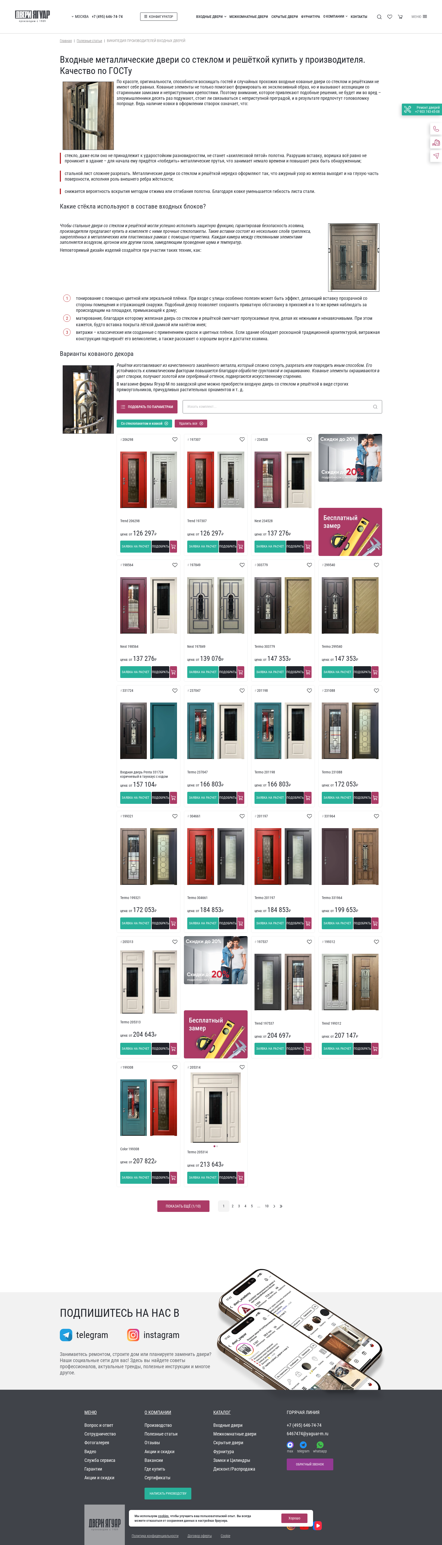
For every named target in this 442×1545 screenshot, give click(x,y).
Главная (66, 41)
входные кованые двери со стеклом (313, 81)
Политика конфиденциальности (155, 1536)
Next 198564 (129, 646)
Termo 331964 (332, 898)
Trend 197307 (197, 521)
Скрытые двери (284, 17)
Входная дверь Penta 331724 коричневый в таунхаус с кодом (144, 774)
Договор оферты (199, 1536)
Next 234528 (264, 521)
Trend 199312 (331, 1023)
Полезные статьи (89, 41)
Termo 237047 (197, 772)
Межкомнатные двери (248, 17)
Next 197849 (196, 646)
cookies (163, 1516)
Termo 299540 (332, 646)
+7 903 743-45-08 (427, 111)
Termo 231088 (332, 772)
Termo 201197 (265, 898)
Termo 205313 (130, 1022)
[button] (214, 1146)
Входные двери (209, 17)
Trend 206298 (130, 521)
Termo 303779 (265, 646)
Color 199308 (129, 1149)
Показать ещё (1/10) (183, 1206)
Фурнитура (310, 17)
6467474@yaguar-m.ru (307, 1433)
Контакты (359, 17)
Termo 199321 (130, 898)
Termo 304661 (197, 898)
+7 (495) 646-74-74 (107, 16)
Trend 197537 (264, 1023)
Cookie (225, 1536)
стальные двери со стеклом (98, 225)
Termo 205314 (197, 1152)
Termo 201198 (265, 772)
